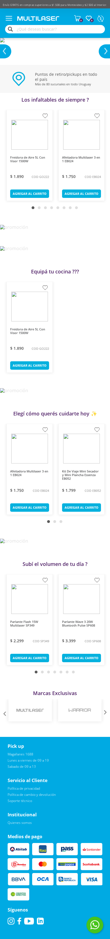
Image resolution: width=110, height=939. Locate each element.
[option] (55, 44)
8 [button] (78, 209)
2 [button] (40, 209)
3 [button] (47, 209)
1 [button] (34, 209)
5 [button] (59, 209)
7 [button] (71, 209)
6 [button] (65, 209)
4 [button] (53, 209)
